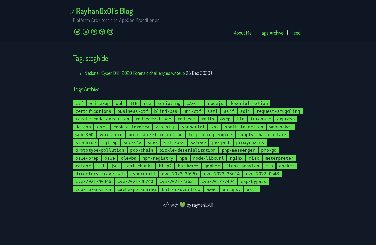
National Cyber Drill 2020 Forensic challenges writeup (134, 72)
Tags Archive (271, 32)
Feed (296, 32)
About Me (243, 32)
